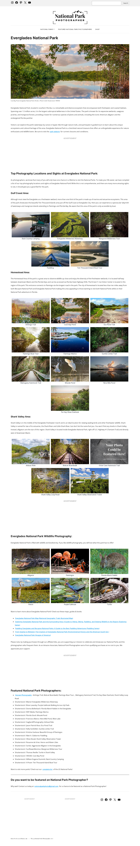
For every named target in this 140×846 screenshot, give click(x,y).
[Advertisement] (70, 154)
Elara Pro (13, 838)
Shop (97, 29)
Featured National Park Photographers (75, 29)
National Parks (47, 29)
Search (125, 3)
